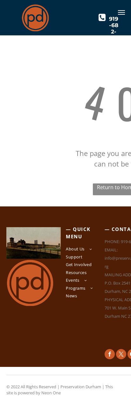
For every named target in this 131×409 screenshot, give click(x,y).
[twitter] (121, 355)
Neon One (51, 393)
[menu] (121, 12)
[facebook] (110, 355)
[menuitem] (85, 250)
